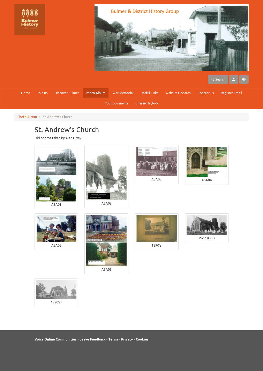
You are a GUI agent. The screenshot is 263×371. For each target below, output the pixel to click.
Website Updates (178, 93)
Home (25, 93)
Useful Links (149, 93)
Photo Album (95, 93)
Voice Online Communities (56, 339)
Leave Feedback (92, 339)
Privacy (127, 339)
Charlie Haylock (146, 103)
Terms (113, 339)
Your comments (116, 103)
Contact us (206, 93)
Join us (42, 93)
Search (220, 79)
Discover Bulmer (67, 93)
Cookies (142, 339)
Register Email (231, 93)
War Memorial (123, 93)
